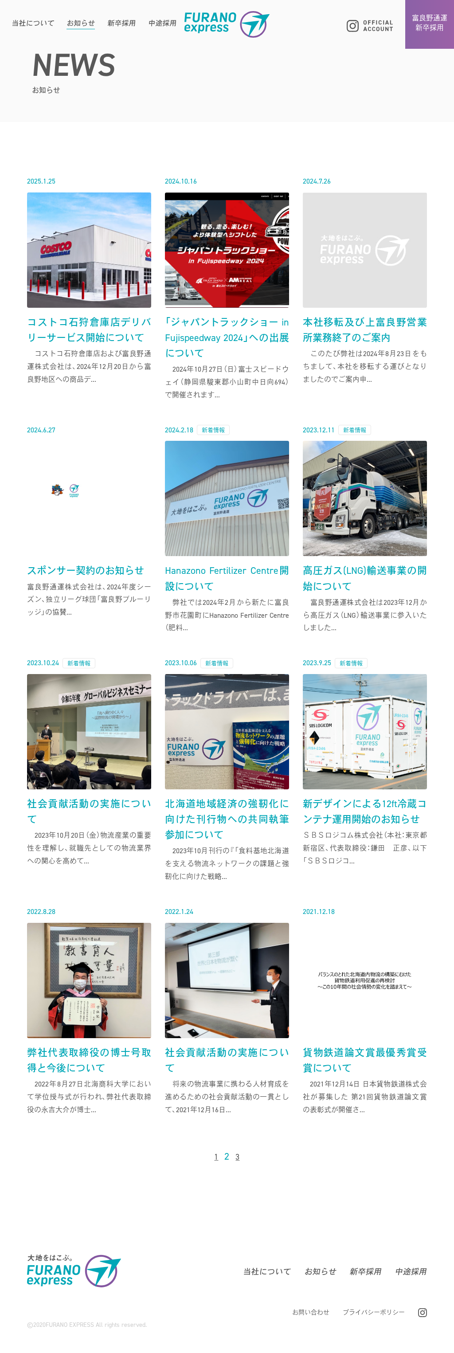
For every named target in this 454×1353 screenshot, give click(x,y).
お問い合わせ (310, 1313)
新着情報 (213, 430)
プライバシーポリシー (374, 1313)
